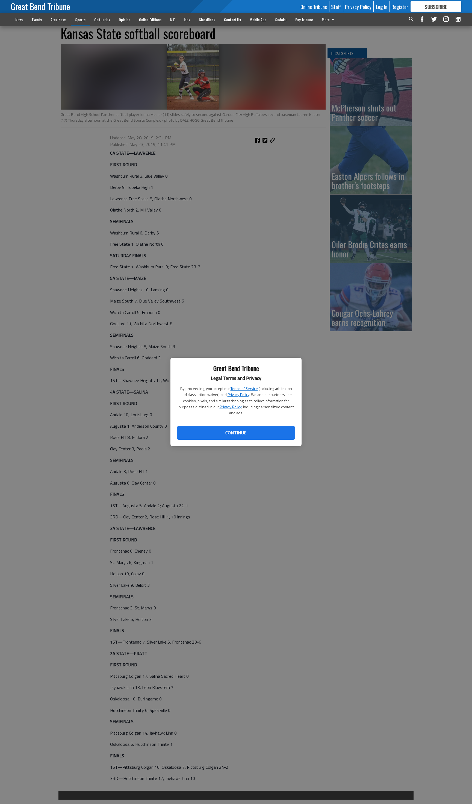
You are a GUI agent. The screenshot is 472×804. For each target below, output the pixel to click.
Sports (80, 19)
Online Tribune (313, 6)
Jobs (187, 19)
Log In (381, 6)
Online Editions (150, 19)
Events (37, 19)
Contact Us (232, 19)
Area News (58, 19)
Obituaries (102, 19)
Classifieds (207, 19)
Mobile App (258, 19)
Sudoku (281, 19)
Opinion (124, 19)
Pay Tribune (304, 19)
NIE (172, 19)
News (19, 19)
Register (399, 6)
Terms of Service (244, 388)
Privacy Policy (238, 394)
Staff (336, 6)
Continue (235, 432)
